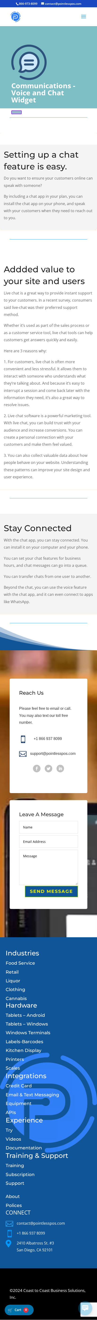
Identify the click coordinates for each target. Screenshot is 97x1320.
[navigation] (19, 1310)
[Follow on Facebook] (36, 768)
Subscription (20, 1174)
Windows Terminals (28, 1032)
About (13, 1196)
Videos (13, 1139)
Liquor (13, 981)
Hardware (21, 1005)
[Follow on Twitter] (48, 768)
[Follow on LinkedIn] (60, 768)
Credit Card (19, 1086)
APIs (11, 1112)
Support (15, 1183)
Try (9, 1130)
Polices (14, 1205)
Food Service (20, 963)
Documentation (24, 1148)
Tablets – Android (25, 1015)
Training (15, 1165)
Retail (12, 972)
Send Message (51, 891)
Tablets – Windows (27, 1024)
